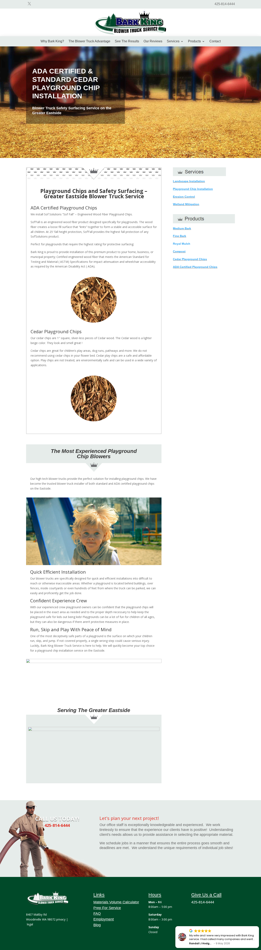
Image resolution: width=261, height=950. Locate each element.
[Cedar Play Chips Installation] (130, 36)
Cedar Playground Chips (190, 259)
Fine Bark (179, 236)
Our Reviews (153, 41)
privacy (60, 919)
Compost (179, 251)
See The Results (127, 41)
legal (30, 924)
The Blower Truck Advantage (89, 41)
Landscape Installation (189, 181)
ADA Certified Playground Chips (195, 266)
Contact (215, 41)
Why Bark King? (52, 41)
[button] (259, 926)
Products (194, 41)
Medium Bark (182, 228)
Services (173, 41)
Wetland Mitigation (186, 204)
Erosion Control (184, 196)
